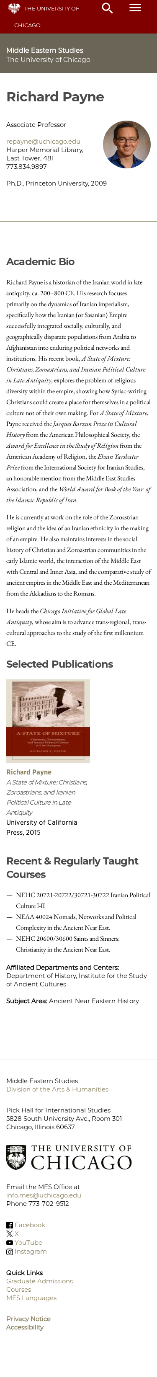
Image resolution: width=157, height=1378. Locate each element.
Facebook (30, 1225)
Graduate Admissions (39, 1281)
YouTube (28, 1242)
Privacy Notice (28, 1319)
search (107, 8)
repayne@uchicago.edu (43, 141)
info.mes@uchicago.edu (43, 1195)
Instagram (31, 1252)
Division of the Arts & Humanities (57, 1089)
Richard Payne (28, 772)
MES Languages (31, 1298)
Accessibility (25, 1327)
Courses (18, 1289)
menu (135, 7)
